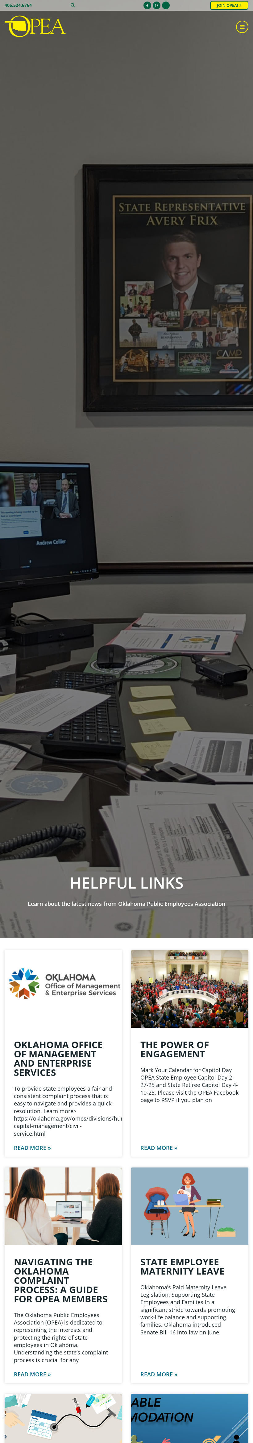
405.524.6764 (18, 5)
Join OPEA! (228, 5)
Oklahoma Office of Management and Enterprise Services (58, 1058)
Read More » (32, 1148)
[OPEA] (35, 26)
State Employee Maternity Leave (182, 1266)
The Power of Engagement (174, 1049)
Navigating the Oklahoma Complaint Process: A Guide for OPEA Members (61, 1280)
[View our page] (166, 5)
